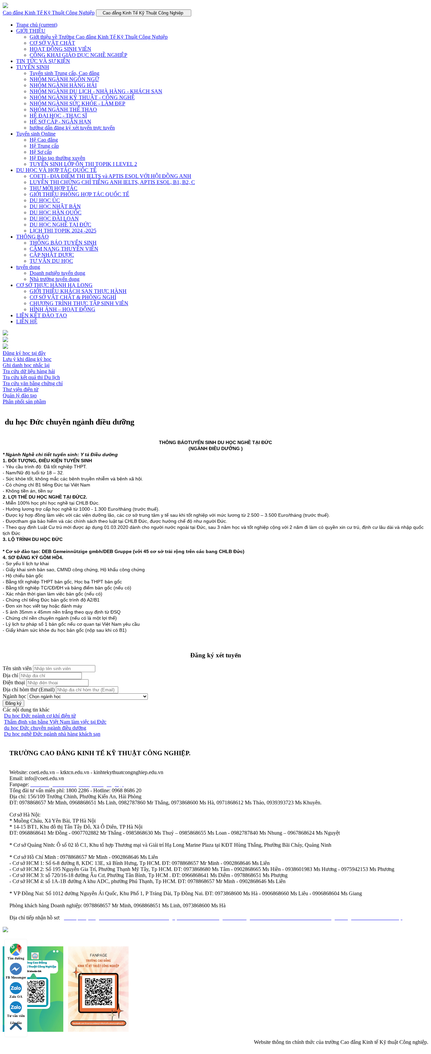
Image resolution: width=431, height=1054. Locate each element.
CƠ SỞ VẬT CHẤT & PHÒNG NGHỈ (73, 297)
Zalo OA (15, 996)
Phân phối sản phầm (24, 401)
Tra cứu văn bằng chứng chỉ (33, 383)
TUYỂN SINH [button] (32, 67)
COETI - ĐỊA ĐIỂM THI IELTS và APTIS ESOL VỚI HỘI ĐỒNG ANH (110, 176)
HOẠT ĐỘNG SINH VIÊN (60, 49)
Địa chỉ (10, 675)
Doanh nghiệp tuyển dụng (57, 273)
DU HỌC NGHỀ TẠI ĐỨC (60, 224)
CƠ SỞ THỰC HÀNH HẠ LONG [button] (54, 285)
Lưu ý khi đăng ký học (27, 359)
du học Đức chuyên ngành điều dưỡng (45, 728)
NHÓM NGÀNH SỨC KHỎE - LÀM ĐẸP (77, 103)
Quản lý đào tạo (20, 395)
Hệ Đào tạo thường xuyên (57, 158)
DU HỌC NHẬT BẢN (55, 206)
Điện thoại (14, 682)
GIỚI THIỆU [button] (30, 31)
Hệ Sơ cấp (41, 152)
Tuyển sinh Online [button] (36, 134)
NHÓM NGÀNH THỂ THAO (63, 109)
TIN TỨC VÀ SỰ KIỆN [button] (43, 61)
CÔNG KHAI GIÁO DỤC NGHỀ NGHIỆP (78, 55)
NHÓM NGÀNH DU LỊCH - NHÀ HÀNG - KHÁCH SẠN (96, 91)
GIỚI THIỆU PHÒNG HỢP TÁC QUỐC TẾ (79, 194)
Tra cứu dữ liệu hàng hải (29, 371)
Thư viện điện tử (20, 389)
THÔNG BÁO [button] (32, 237)
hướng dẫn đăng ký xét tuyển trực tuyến (72, 128)
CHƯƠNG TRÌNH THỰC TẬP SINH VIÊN (79, 303)
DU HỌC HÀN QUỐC (55, 212)
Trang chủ (36, 25)
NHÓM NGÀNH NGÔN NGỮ (64, 79)
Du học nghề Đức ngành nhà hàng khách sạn (52, 734)
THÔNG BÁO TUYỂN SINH (63, 243)
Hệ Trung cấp (44, 146)
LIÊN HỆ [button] (26, 321)
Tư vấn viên (16, 1016)
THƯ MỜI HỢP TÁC (53, 188)
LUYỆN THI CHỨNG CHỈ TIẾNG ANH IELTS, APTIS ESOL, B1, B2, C (112, 182)
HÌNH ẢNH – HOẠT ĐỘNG (62, 309)
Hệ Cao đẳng (44, 140)
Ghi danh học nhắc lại (26, 365)
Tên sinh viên (17, 668)
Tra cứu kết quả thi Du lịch (31, 377)
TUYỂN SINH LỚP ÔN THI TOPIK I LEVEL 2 (83, 164)
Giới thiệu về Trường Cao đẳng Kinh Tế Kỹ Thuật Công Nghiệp (99, 37)
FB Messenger (16, 977)
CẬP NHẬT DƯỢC (52, 255)
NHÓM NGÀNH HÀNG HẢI (63, 85)
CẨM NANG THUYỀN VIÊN (64, 249)
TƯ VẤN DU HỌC (51, 261)
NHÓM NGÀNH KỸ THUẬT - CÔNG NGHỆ (82, 97)
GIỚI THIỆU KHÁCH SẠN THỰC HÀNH (78, 291)
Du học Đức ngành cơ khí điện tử (40, 716)
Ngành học (14, 696)
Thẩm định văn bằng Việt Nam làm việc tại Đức (55, 722)
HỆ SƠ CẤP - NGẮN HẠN (60, 121)
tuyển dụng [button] (28, 267)
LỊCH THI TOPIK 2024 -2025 (63, 230)
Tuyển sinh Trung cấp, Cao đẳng (64, 73)
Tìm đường (15, 958)
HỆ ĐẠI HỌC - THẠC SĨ (58, 115)
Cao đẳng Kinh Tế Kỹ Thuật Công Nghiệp (49, 12)
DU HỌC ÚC (45, 200)
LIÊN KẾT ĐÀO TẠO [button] (41, 315)
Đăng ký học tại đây (24, 353)
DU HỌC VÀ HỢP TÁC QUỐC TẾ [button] (56, 170)
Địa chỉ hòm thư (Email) (29, 689)
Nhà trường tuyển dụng (54, 279)
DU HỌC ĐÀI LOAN (54, 218)
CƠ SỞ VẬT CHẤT (52, 43)
